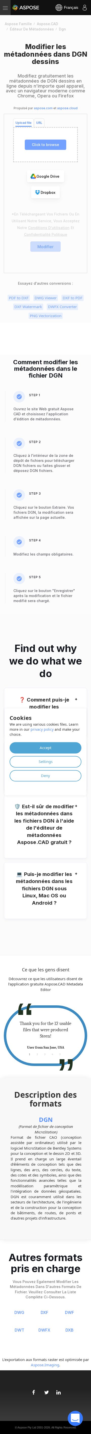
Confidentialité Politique (45, 234)
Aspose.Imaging (45, 1364)
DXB (69, 1330)
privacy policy (42, 729)
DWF (69, 1312)
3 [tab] (45, 1054)
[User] (84, 7)
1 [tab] (29, 1054)
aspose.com (43, 108)
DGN (46, 1119)
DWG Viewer (46, 297)
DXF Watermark (28, 306)
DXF (44, 1312)
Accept (45, 747)
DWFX (44, 1330)
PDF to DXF (19, 297)
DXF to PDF (72, 297)
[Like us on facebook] (33, 1390)
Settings (46, 761)
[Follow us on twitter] (45, 1390)
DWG (19, 1312)
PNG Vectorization (45, 315)
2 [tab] (37, 1054)
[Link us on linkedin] (58, 1390)
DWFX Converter (62, 306)
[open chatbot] (75, 1418)
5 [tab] (60, 1054)
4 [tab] (52, 1054)
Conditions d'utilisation (49, 228)
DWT (19, 1330)
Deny (45, 775)
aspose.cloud (67, 108)
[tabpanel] (45, 1035)
